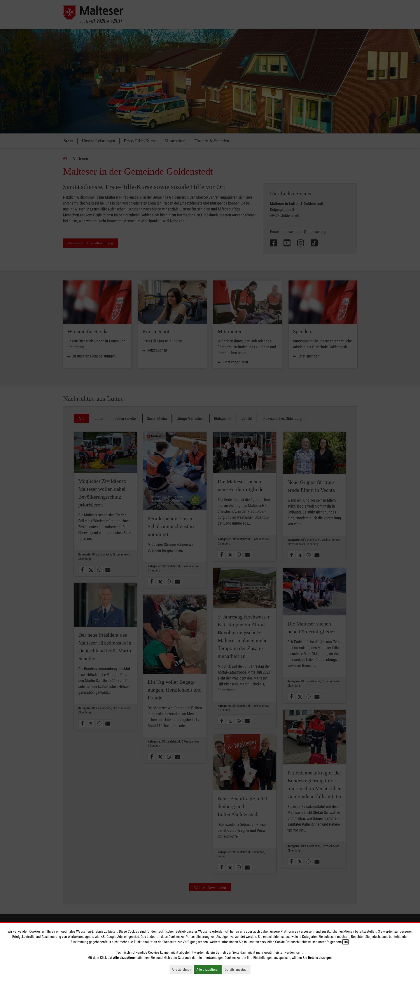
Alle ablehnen (182, 969)
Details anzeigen (237, 969)
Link (345, 942)
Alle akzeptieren (209, 969)
